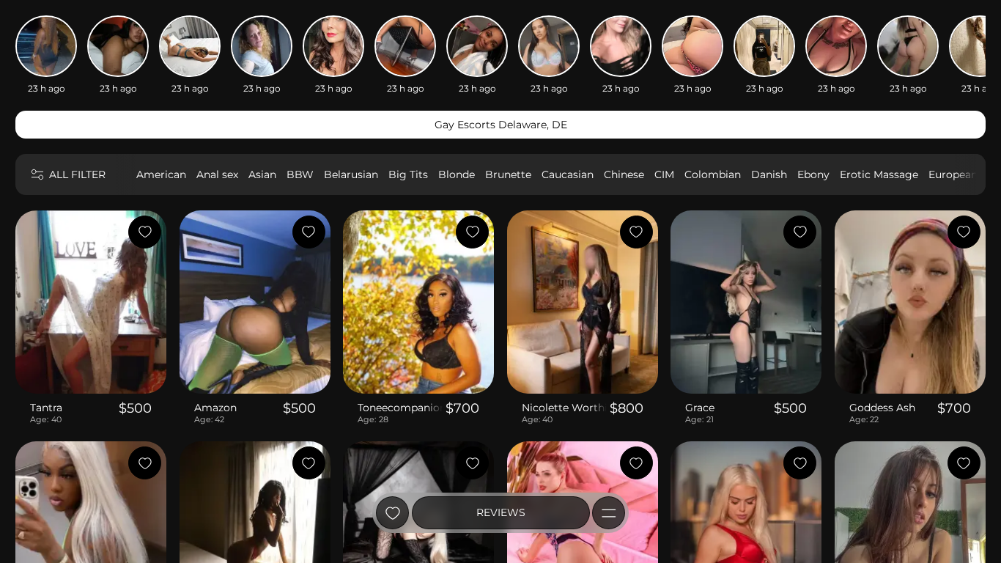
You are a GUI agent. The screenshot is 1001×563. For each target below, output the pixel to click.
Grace (699, 407)
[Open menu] (608, 512)
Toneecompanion (400, 407)
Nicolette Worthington (564, 407)
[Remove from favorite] (144, 232)
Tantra (46, 407)
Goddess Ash (882, 407)
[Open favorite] (392, 512)
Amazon (215, 407)
